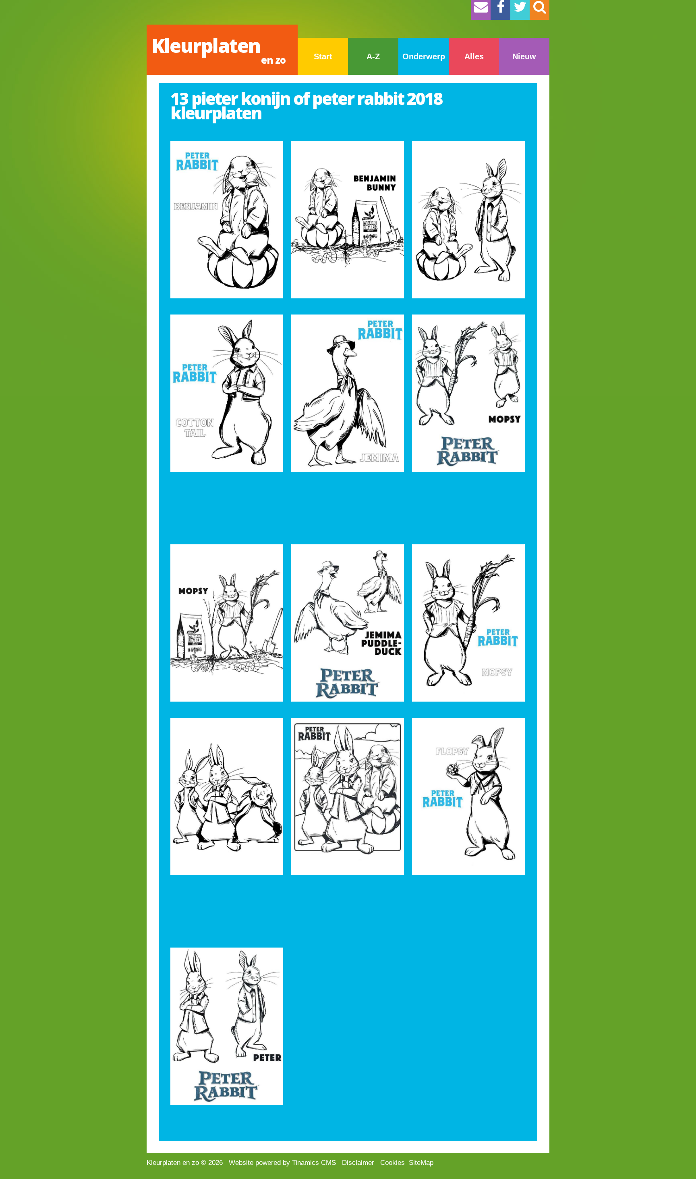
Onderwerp (423, 56)
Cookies (392, 1163)
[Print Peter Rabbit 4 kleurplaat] (468, 796)
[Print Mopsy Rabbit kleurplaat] (226, 623)
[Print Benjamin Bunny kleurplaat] (347, 219)
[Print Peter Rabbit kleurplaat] (347, 623)
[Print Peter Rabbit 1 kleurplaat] (468, 623)
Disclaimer (358, 1163)
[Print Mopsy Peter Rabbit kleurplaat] (468, 393)
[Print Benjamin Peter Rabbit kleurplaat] (468, 219)
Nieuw (524, 56)
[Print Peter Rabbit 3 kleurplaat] (347, 796)
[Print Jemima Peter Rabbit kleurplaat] (347, 393)
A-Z (373, 56)
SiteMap (421, 1163)
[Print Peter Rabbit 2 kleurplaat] (226, 796)
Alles (474, 56)
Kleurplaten (218, 49)
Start (323, 56)
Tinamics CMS (314, 1163)
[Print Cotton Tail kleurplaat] (226, 393)
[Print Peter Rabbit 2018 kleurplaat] (226, 1026)
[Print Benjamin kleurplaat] (226, 219)
